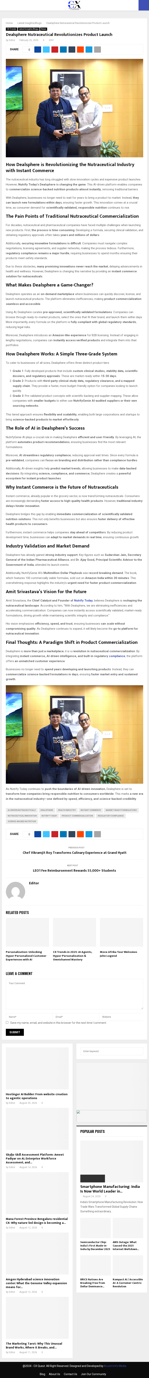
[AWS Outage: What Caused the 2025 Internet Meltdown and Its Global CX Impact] (128, 1228)
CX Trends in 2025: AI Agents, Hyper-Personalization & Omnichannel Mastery (72, 956)
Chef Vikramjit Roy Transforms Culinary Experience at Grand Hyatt (74, 853)
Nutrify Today (83, 600)
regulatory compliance (111, 816)
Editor (12, 40)
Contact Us (70, 1374)
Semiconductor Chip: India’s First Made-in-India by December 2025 (95, 1245)
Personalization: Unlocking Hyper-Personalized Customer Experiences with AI (26, 956)
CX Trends (11, 29)
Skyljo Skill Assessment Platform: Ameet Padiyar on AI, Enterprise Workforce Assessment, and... (35, 1158)
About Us (54, 1374)
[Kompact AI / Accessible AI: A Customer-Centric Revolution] (128, 1265)
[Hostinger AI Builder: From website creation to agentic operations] (37, 1068)
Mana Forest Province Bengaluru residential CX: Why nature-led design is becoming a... (37, 1221)
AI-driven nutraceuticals (22, 810)
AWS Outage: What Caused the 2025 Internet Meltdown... (126, 1245)
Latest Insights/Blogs (29, 29)
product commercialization (77, 816)
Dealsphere (47, 810)
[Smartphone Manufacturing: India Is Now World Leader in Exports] (111, 1161)
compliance (117, 656)
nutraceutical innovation (22, 816)
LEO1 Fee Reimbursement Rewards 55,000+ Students (74, 871)
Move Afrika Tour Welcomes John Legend (118, 954)
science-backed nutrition (22, 821)
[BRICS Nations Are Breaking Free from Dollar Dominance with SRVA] (95, 1265)
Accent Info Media (115, 1366)
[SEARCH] (139, 1051)
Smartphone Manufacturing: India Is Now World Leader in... (110, 1189)
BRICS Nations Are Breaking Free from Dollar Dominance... (92, 1283)
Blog (42, 1374)
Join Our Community (93, 1374)
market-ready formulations (121, 810)
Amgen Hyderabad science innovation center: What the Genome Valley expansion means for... (36, 1283)
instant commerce (91, 810)
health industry (67, 810)
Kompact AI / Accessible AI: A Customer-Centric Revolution (128, 1283)
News (43, 29)
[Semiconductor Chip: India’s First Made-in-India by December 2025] (95, 1228)
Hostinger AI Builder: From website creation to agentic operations (37, 1096)
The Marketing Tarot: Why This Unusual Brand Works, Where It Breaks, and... (34, 1345)
